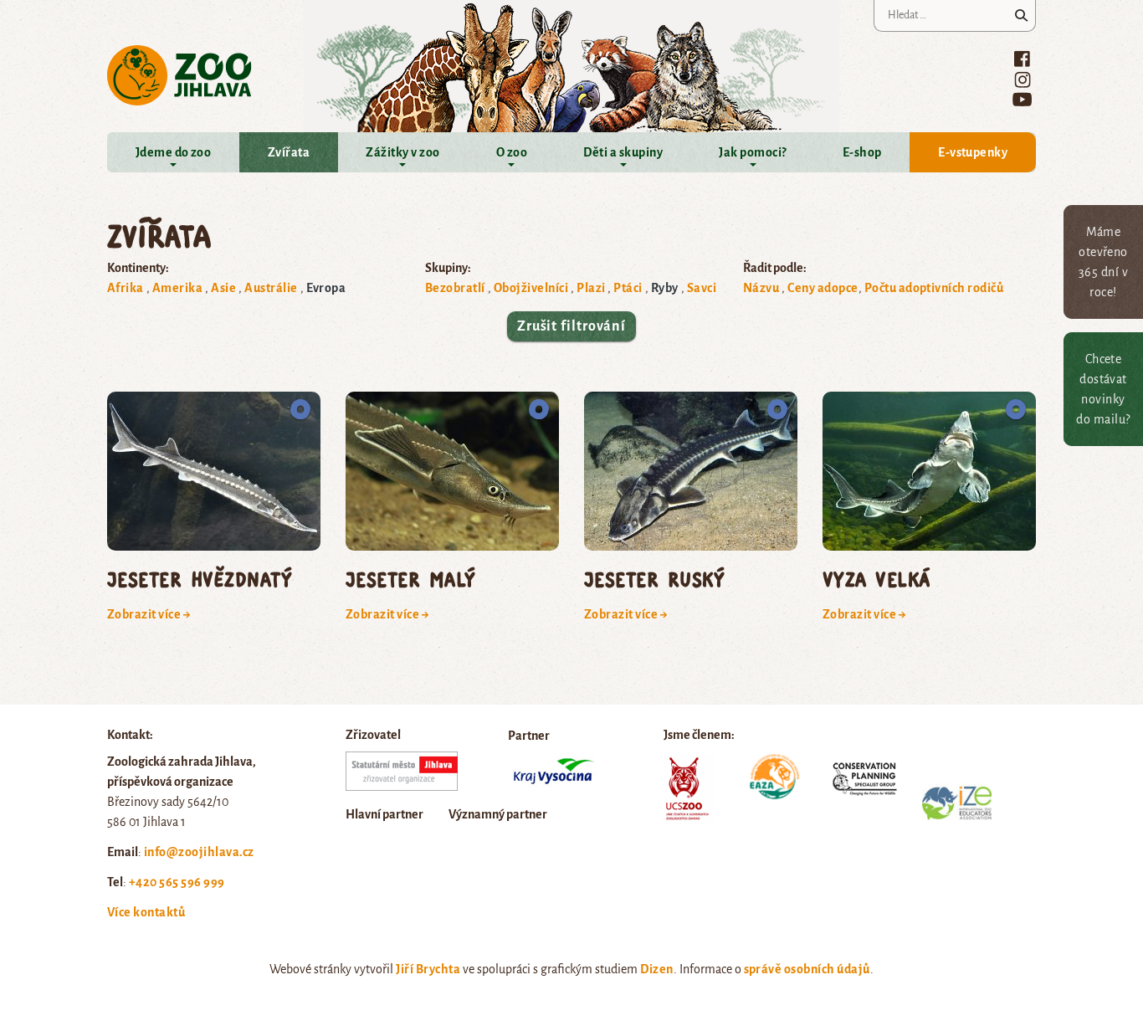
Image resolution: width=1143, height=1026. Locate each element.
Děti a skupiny (623, 152)
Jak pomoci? (752, 152)
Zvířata (289, 152)
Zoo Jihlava (179, 75)
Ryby (665, 288)
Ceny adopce (822, 288)
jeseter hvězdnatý (199, 579)
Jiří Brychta (428, 969)
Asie (223, 288)
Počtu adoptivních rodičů (934, 288)
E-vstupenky (972, 152)
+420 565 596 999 (177, 882)
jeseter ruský (654, 579)
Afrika (125, 288)
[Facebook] (1022, 58)
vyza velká (876, 579)
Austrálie (270, 288)
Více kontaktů (146, 912)
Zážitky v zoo (402, 152)
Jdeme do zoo (174, 152)
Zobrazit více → (149, 614)
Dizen (656, 969)
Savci (701, 288)
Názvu (761, 288)
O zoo (511, 152)
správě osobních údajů (807, 969)
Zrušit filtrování (571, 326)
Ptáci (627, 288)
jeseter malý (411, 579)
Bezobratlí (455, 288)
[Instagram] (1022, 79)
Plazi (591, 288)
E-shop (862, 152)
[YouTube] (1022, 99)
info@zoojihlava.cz (199, 852)
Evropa (326, 288)
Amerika (177, 288)
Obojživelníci (531, 288)
